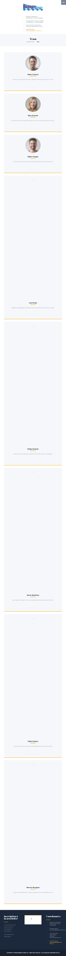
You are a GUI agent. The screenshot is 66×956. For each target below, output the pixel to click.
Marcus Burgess (33, 887)
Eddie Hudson (33, 449)
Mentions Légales (34, 953)
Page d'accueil (30, 42)
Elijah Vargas (33, 157)
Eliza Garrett (33, 115)
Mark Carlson (33, 74)
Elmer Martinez (33, 595)
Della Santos (33, 741)
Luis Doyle (33, 303)
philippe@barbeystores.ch (34, 31)
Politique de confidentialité (50, 953)
